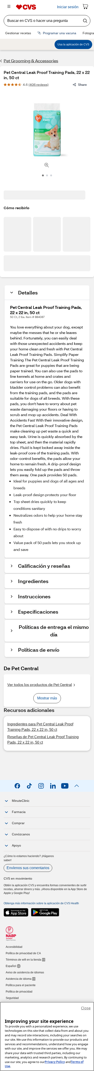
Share (82, 84)
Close (86, 1008)
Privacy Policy (55, 1062)
